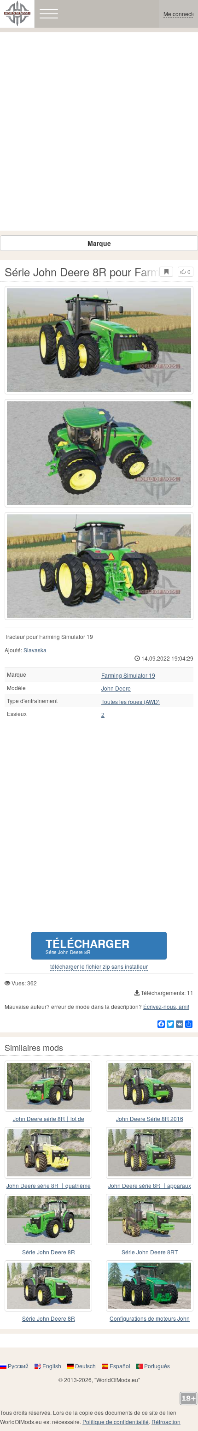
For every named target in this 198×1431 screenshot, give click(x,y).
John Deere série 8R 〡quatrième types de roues (48, 1185)
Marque (99, 243)
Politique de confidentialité (115, 1421)
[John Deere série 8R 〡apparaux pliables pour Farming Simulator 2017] (149, 1152)
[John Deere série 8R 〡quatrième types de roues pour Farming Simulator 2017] (48, 1152)
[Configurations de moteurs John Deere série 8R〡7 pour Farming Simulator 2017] (149, 1286)
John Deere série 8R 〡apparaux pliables (149, 1185)
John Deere (116, 688)
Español (120, 1366)
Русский (18, 1366)
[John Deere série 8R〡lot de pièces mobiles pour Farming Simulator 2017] (48, 1086)
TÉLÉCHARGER (87, 945)
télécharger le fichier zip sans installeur (99, 966)
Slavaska (35, 650)
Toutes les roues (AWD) (130, 701)
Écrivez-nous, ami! (166, 1006)
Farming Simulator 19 (128, 675)
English (51, 1366)
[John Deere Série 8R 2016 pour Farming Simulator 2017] (149, 1086)
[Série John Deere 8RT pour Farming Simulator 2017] (149, 1219)
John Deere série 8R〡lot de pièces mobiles (48, 1119)
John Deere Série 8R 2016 (149, 1118)
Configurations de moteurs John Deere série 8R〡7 (150, 1318)
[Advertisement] (99, 131)
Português (157, 1366)
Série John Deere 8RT (150, 1252)
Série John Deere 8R (48, 1252)
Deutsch (85, 1366)
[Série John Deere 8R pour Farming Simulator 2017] (99, 340)
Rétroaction (166, 1421)
